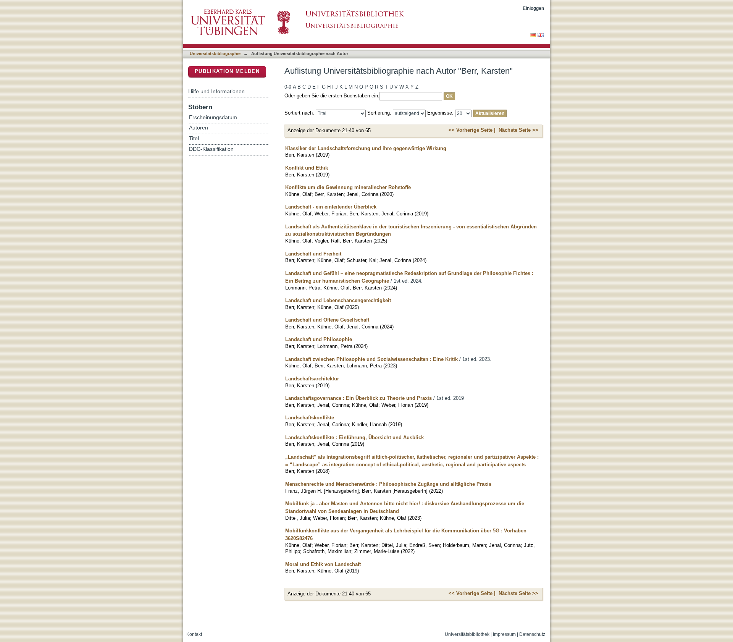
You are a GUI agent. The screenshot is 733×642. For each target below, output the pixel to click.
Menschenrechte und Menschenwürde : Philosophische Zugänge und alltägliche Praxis (388, 484)
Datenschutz (532, 634)
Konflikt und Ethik (306, 168)
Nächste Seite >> (518, 130)
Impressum (504, 634)
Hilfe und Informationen (216, 91)
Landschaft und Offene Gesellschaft (327, 320)
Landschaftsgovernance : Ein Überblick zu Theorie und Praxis (358, 398)
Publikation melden (227, 71)
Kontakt (194, 634)
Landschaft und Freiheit (313, 254)
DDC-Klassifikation (211, 149)
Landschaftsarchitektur (312, 379)
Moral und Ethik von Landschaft (323, 564)
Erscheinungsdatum (213, 117)
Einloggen (533, 8)
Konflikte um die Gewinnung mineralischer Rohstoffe (348, 187)
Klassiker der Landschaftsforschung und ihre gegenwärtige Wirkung (365, 148)
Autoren (198, 128)
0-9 (287, 87)
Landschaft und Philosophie (318, 339)
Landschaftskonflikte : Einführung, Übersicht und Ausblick (354, 437)
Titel (194, 138)
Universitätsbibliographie (215, 53)
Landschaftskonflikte (309, 417)
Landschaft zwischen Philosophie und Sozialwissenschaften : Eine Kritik (371, 359)
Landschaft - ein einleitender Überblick (330, 207)
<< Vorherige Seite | (472, 130)
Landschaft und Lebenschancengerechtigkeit (338, 300)
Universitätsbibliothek (467, 634)
